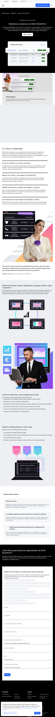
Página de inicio (5, 13)
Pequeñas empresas (6, 698)
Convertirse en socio (44, 659)
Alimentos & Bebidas (32, 695)
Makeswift (23, 1)
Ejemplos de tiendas (18, 672)
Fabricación (42, 695)
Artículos (42, 672)
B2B (3, 694)
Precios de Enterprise (7, 661)
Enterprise (16, 698)
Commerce (6, 1)
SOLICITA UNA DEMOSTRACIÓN (14, 639)
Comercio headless (18, 692)
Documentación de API (45, 714)
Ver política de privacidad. (26, 707)
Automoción (30, 697)
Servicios (16, 659)
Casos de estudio (6, 672)
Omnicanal (4, 696)
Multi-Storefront (5, 692)
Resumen (30, 659)
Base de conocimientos (45, 707)
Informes (29, 677)
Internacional (17, 696)
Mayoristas (16, 694)
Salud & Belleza (43, 692)
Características (5, 659)
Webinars (42, 674)
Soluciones (13, 13)
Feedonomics (14, 1)
